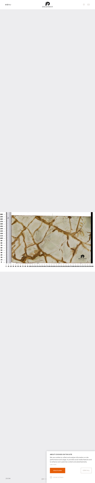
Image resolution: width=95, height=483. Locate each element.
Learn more (53, 464)
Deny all (86, 470)
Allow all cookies (57, 470)
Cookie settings (58, 477)
